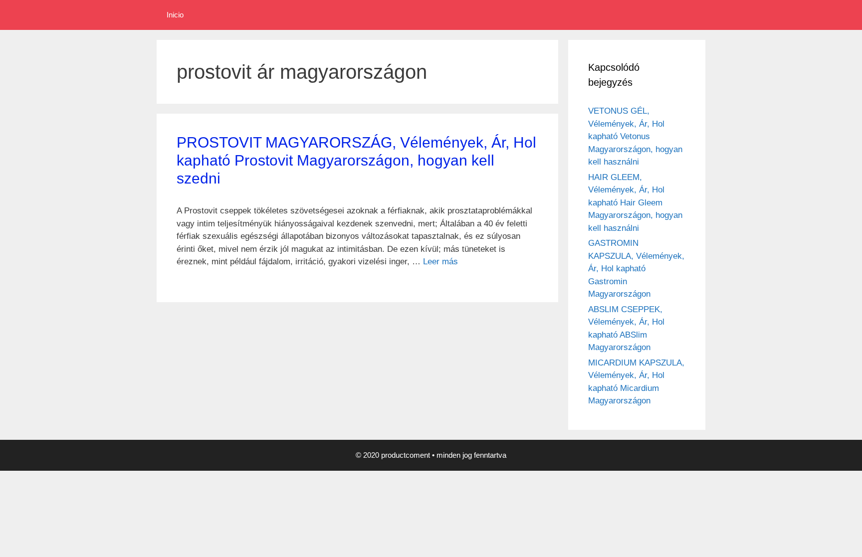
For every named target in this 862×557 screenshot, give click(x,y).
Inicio (175, 14)
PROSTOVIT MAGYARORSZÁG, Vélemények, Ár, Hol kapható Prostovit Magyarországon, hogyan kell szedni (356, 160)
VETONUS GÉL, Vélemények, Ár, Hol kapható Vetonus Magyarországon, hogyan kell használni (635, 136)
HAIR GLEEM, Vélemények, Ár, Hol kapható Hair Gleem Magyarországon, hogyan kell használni (635, 203)
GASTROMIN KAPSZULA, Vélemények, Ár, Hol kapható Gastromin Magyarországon (636, 268)
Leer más (440, 261)
